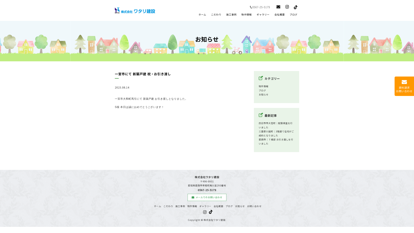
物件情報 (246, 14)
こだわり (216, 14)
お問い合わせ (254, 206)
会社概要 (279, 14)
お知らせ (263, 94)
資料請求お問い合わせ (404, 89)
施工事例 (231, 14)
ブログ (293, 14)
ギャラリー (263, 14)
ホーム (202, 14)
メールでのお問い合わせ (209, 197)
